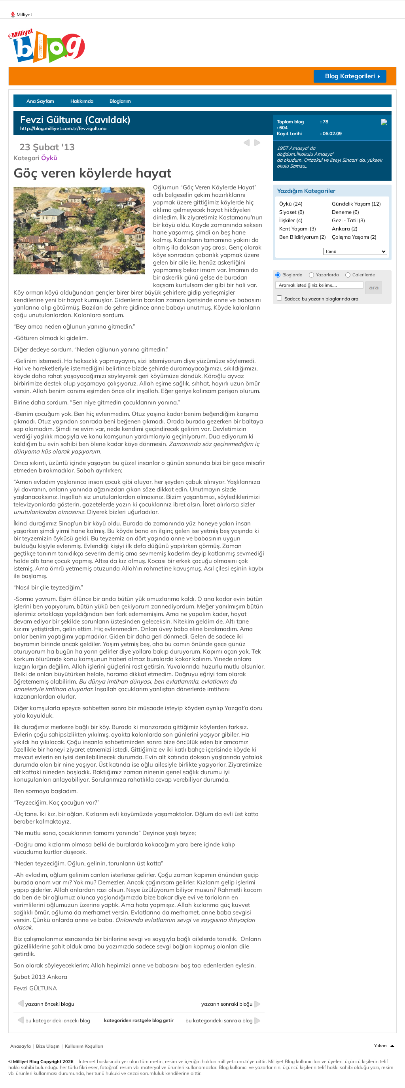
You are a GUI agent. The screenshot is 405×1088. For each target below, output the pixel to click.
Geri (246, 143)
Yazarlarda (327, 275)
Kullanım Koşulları (84, 1046)
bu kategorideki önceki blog (57, 1020)
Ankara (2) (345, 228)
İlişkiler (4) (291, 220)
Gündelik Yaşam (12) (356, 203)
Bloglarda (292, 275)
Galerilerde (363, 275)
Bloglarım (120, 101)
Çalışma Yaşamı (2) (354, 237)
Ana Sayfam (40, 101)
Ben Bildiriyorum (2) (302, 237)
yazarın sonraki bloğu (227, 1004)
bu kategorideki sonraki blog (219, 1020)
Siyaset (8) (291, 212)
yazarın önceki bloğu (49, 1004)
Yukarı (380, 1045)
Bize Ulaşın (48, 1046)
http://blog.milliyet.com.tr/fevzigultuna (63, 128)
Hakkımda (81, 101)
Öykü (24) (291, 203)
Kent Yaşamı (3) (297, 228)
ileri (257, 143)
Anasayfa (20, 1046)
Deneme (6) (345, 212)
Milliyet (24, 14)
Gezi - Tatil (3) (348, 220)
